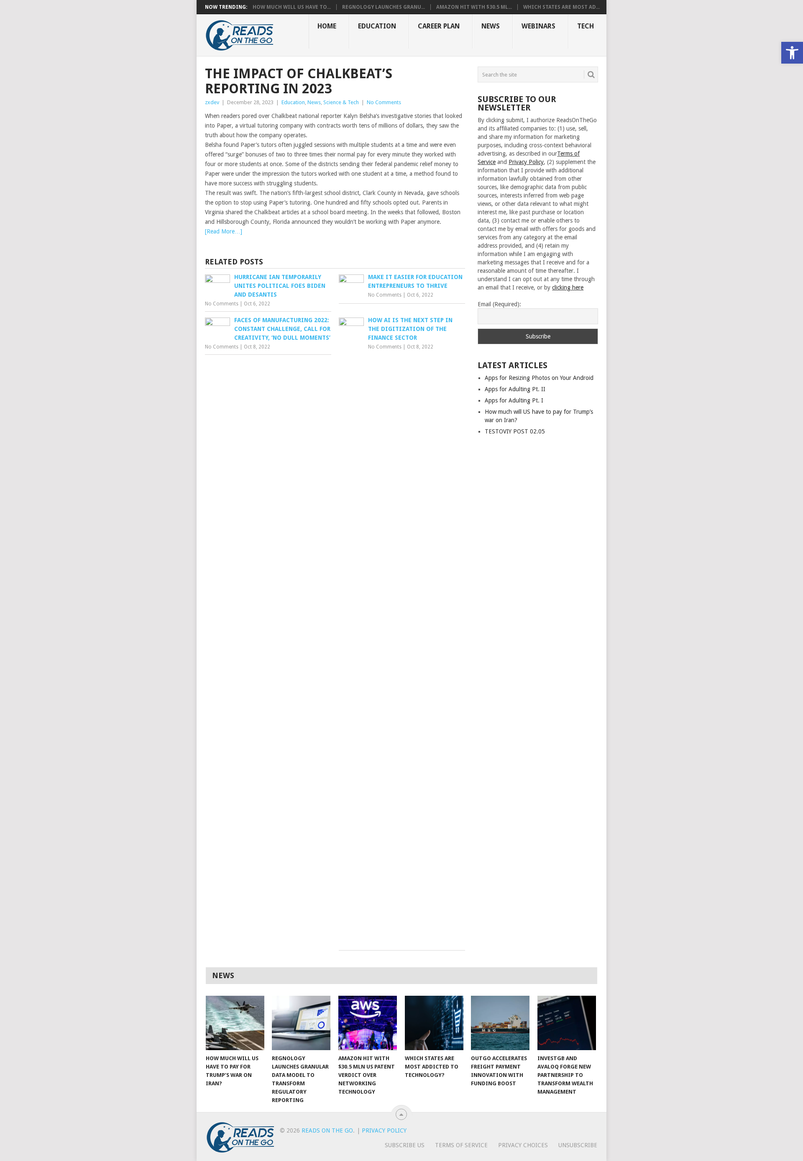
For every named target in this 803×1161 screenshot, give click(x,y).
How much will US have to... (292, 7)
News (490, 26)
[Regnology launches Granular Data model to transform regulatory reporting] (301, 1023)
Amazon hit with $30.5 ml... (474, 7)
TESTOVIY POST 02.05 (515, 431)
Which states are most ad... (561, 7)
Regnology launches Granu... (383, 7)
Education (377, 26)
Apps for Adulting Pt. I (514, 400)
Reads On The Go (327, 1130)
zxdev (212, 102)
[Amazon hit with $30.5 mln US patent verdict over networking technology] (367, 1023)
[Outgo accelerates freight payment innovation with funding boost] (500, 1023)
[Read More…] (223, 231)
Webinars (538, 26)
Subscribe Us (405, 1145)
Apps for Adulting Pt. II (515, 389)
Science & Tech (341, 102)
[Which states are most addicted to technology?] (434, 1023)
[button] (792, 53)
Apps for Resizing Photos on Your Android (539, 377)
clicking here (567, 287)
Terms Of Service (461, 1145)
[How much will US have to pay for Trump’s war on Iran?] (235, 1023)
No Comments (384, 102)
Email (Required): (499, 304)
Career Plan (439, 26)
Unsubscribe (577, 1145)
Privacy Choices (523, 1145)
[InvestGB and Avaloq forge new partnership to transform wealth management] (566, 1023)
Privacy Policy (526, 162)
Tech (585, 26)
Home (326, 26)
